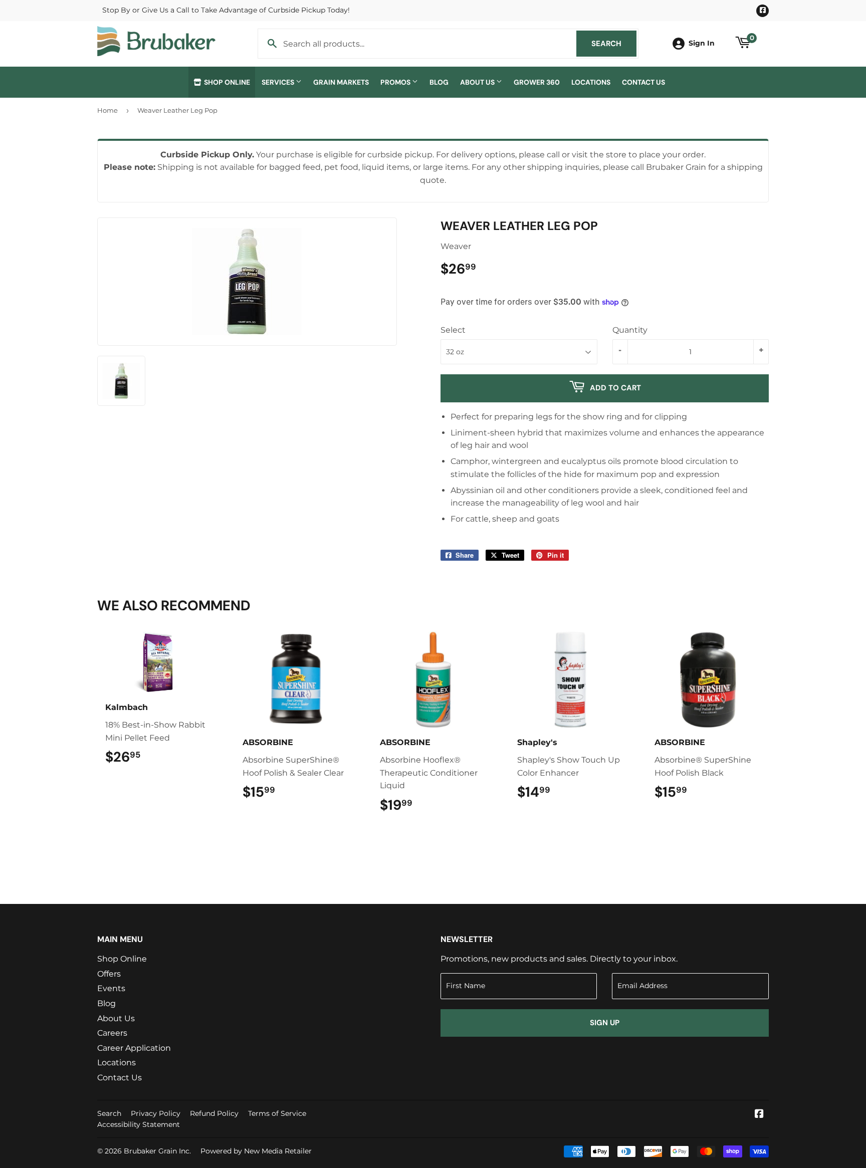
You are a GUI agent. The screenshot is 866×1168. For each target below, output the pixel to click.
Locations (590, 82)
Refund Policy (214, 1113)
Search (613, 44)
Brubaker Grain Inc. (157, 1151)
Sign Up (604, 1023)
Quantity (629, 330)
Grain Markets (341, 82)
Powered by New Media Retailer (256, 1151)
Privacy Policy (155, 1113)
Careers (112, 1033)
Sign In (702, 43)
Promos (396, 82)
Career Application (134, 1048)
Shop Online (226, 82)
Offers (109, 974)
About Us (478, 82)
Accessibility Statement (138, 1124)
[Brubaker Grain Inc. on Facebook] (759, 1114)
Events (111, 988)
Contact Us (643, 82)
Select (453, 330)
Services (279, 82)
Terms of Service (277, 1113)
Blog (439, 82)
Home (107, 110)
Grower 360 (537, 82)
